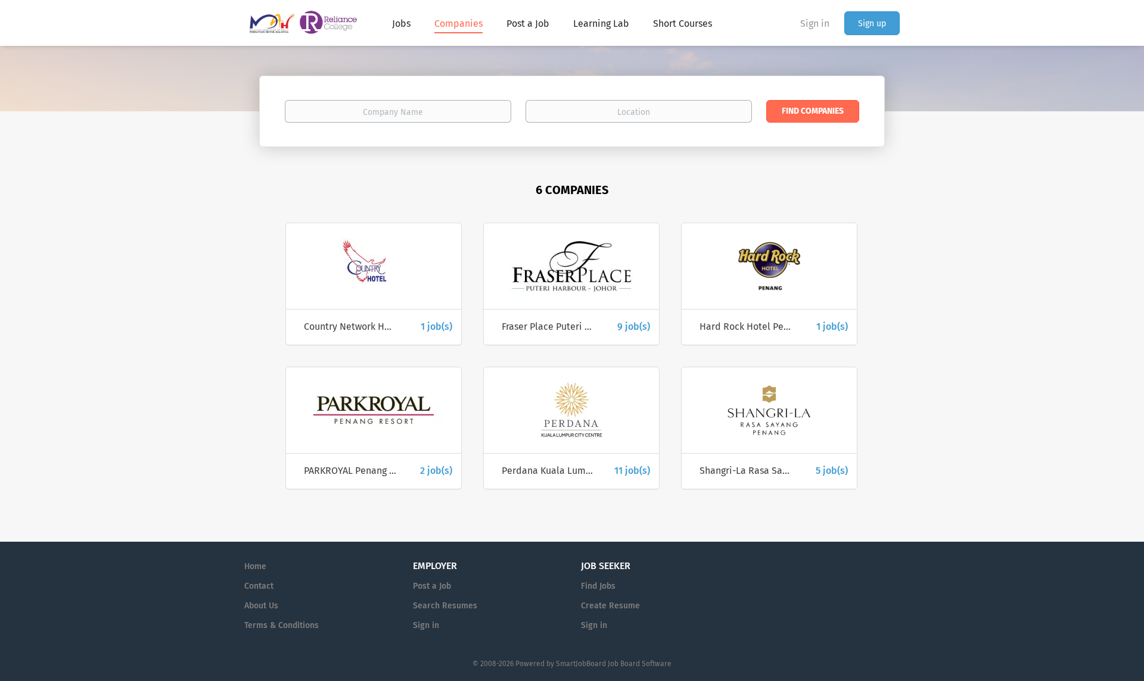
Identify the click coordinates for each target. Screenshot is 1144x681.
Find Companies (813, 111)
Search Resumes (445, 606)
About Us (261, 606)
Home (255, 566)
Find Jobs (598, 586)
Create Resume (610, 606)
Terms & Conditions (281, 625)
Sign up (872, 23)
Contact (258, 586)
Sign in (814, 23)
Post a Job (432, 586)
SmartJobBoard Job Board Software (614, 664)
